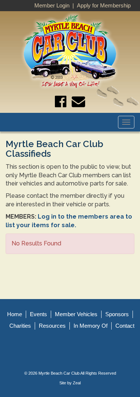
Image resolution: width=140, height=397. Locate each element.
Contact (124, 326)
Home (14, 314)
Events (38, 314)
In (91, 326)
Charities (20, 326)
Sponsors (117, 314)
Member (76, 314)
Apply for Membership (104, 5)
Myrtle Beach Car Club (59, 373)
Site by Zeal (70, 383)
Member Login (51, 5)
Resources (52, 326)
